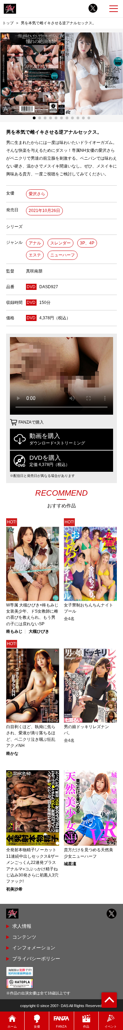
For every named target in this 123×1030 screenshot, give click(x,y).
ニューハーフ (62, 255)
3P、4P (87, 243)
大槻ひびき (39, 631)
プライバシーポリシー (36, 958)
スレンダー (60, 243)
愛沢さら (37, 194)
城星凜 (70, 864)
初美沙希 (14, 889)
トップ (8, 23)
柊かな (12, 753)
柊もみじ (14, 631)
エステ (35, 255)
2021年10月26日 (44, 211)
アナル (35, 243)
